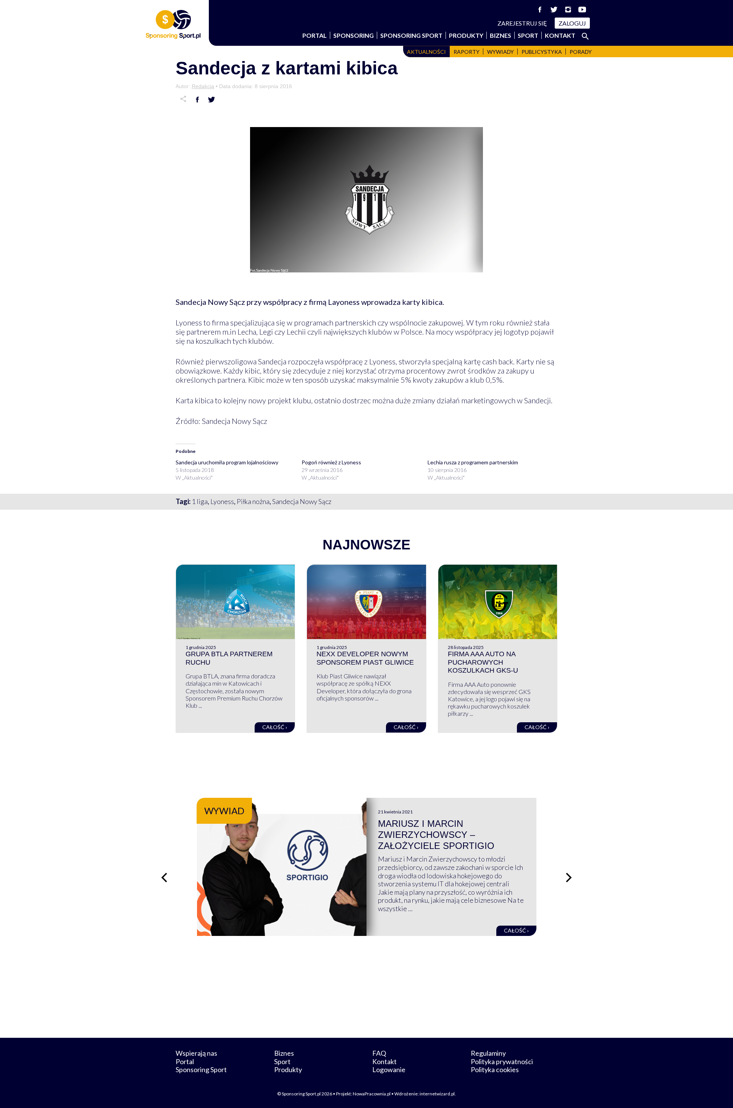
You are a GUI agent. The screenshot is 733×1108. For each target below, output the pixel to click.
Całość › (274, 727)
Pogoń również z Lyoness (331, 462)
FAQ (379, 1053)
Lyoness (222, 501)
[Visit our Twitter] (554, 9)
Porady (581, 51)
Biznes (500, 35)
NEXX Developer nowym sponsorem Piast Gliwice (365, 658)
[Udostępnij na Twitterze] (211, 99)
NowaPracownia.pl (372, 1094)
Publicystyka (541, 51)
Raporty (467, 51)
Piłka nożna (253, 501)
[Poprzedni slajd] (164, 877)
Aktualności (426, 51)
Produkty (466, 35)
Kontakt (560, 35)
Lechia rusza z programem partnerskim (473, 462)
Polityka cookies (495, 1069)
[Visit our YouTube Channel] (582, 9)
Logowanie (388, 1069)
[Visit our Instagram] (568, 9)
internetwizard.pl (437, 1094)
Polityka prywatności (502, 1061)
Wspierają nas (196, 1053)
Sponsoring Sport (411, 35)
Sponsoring (353, 35)
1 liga (200, 501)
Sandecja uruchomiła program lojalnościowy (227, 462)
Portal (314, 35)
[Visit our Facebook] (540, 9)
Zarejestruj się (522, 23)
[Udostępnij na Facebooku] (197, 99)
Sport (528, 35)
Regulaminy (488, 1053)
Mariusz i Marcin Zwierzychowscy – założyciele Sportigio (436, 834)
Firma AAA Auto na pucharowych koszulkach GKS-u (483, 662)
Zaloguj (572, 23)
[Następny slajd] (568, 877)
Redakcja (203, 86)
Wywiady (500, 51)
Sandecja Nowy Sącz (301, 501)
